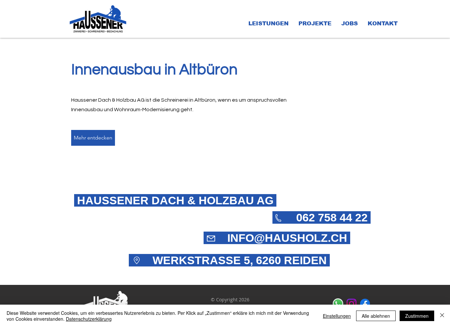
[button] (268, 23)
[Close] (442, 316)
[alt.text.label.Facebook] (365, 303)
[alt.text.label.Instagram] (351, 303)
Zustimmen (417, 316)
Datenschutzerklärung (89, 318)
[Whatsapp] (338, 303)
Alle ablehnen (376, 316)
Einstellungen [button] (337, 316)
